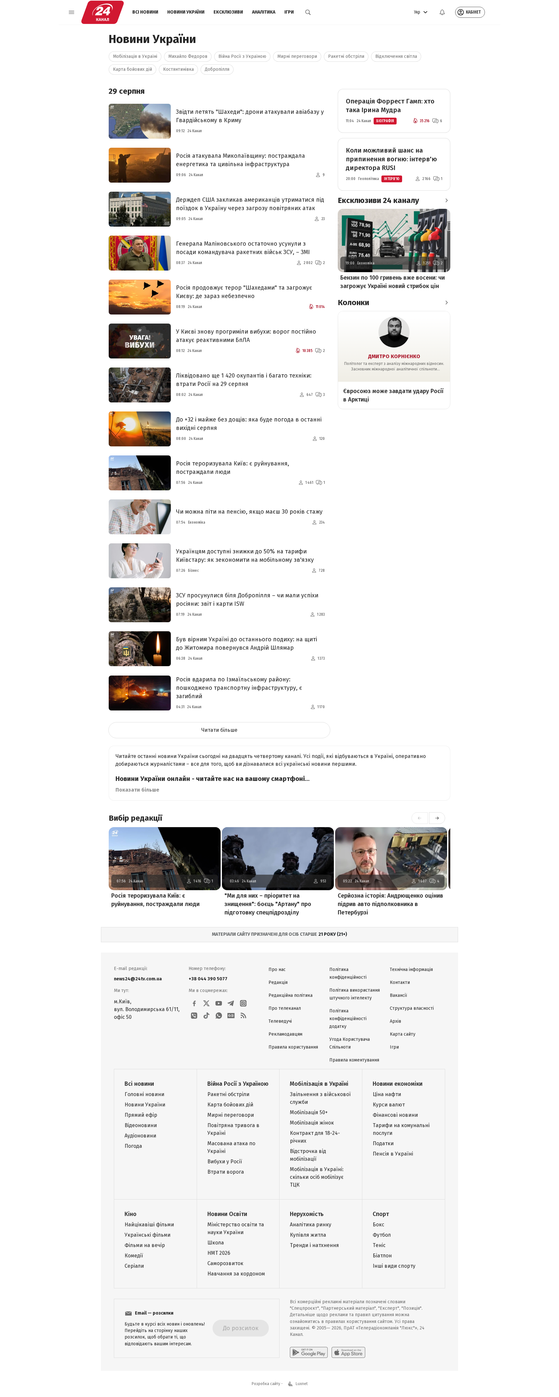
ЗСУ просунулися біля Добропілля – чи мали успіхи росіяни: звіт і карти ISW (247, 599)
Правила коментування (354, 1060)
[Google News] (230, 1015)
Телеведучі (280, 1021)
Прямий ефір (141, 1115)
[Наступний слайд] (437, 818)
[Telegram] (230, 1003)
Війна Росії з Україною (242, 56)
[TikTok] (206, 1015)
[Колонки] (446, 302)
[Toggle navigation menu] (71, 12)
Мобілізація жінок (312, 1123)
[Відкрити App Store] (348, 1352)
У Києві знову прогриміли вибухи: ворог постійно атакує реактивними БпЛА (246, 336)
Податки (383, 1143)
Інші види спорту (394, 1266)
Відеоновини (141, 1125)
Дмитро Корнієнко (394, 356)
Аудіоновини (140, 1136)
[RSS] (243, 1015)
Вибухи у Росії (224, 1161)
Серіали (134, 1266)
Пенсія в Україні (393, 1154)
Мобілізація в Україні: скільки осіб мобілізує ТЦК (317, 1177)
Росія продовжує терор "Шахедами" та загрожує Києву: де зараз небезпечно (244, 292)
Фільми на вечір (145, 1245)
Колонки (353, 302)
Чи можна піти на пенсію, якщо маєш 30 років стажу (249, 511)
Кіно (131, 1214)
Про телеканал (285, 1008)
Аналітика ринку (310, 1224)
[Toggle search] (308, 12)
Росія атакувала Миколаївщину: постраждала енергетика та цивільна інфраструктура (240, 160)
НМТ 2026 (218, 1253)
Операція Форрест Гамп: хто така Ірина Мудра (390, 105)
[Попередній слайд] (419, 818)
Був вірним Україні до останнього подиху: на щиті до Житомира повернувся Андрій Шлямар (246, 643)
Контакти (400, 982)
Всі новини (145, 12)
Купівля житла (308, 1235)
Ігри (289, 12)
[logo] (102, 12)
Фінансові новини (395, 1115)
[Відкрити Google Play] (309, 1352)
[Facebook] (194, 1003)
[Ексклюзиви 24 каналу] (446, 200)
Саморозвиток (225, 1263)
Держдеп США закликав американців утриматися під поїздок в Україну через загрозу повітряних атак (250, 204)
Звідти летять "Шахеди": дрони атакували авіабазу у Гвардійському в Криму (250, 116)
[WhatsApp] (218, 1015)
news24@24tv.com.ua (138, 979)
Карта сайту (402, 1034)
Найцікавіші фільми (149, 1224)
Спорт (381, 1214)
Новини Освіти (227, 1214)
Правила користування (293, 1047)
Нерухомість (306, 1214)
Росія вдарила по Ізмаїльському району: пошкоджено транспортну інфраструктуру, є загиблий (239, 688)
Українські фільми (147, 1235)
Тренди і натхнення (314, 1245)
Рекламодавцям (285, 1034)
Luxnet (302, 1383)
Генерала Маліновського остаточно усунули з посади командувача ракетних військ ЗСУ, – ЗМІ (243, 248)
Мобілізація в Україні (135, 56)
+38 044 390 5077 (208, 979)
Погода (133, 1146)
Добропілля (217, 69)
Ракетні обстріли (346, 56)
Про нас (277, 969)
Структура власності (412, 1008)
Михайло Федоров (187, 56)
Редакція (278, 982)
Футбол (382, 1235)
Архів (395, 1021)
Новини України (185, 12)
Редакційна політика (290, 995)
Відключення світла (396, 56)
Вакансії (398, 995)
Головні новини (144, 1094)
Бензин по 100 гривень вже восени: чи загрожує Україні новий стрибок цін (392, 282)
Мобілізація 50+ (309, 1112)
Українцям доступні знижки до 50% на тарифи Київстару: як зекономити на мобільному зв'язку (245, 555)
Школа (215, 1243)
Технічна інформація (411, 969)
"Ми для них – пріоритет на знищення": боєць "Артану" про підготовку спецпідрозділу (268, 904)
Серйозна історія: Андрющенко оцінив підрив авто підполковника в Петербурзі (390, 904)
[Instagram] (243, 1003)
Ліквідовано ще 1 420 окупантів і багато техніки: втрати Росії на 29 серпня (244, 380)
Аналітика (263, 12)
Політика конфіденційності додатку (348, 1018)
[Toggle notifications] (442, 12)
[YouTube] (218, 1003)
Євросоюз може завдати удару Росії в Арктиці (393, 395)
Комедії (134, 1256)
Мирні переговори (297, 56)
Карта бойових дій (132, 69)
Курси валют (389, 1105)
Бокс (378, 1224)
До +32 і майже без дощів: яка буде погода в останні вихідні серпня (249, 424)
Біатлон (382, 1256)
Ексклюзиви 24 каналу (378, 200)
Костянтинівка (178, 69)
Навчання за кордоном (236, 1274)
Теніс (379, 1245)
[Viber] (194, 1015)
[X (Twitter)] (206, 1003)
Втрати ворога (225, 1172)
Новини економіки (397, 1083)
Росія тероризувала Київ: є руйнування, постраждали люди (232, 467)
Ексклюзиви (228, 12)
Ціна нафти (387, 1094)
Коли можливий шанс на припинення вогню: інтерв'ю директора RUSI (391, 159)
